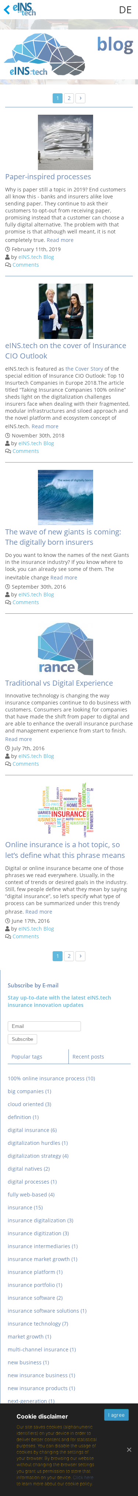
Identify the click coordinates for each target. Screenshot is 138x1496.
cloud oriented (29, 1104)
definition (23, 1117)
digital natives (29, 1168)
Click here (83, 1477)
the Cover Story (84, 368)
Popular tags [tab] (26, 1056)
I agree (116, 1415)
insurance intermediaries (43, 1246)
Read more (60, 239)
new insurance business (41, 1375)
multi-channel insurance (42, 1349)
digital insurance (32, 1129)
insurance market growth (42, 1259)
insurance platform (35, 1271)
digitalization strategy (38, 1155)
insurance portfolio (35, 1284)
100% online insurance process (51, 1078)
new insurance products (41, 1388)
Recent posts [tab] (88, 1056)
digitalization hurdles (38, 1142)
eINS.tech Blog (36, 256)
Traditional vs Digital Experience (59, 683)
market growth (29, 1336)
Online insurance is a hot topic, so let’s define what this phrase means (65, 849)
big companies (29, 1091)
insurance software (35, 1297)
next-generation (31, 1401)
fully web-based (31, 1194)
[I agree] (128, 1449)
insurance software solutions (47, 1310)
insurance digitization (38, 1233)
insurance (25, 1207)
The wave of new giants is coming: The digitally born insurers (63, 537)
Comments (26, 264)
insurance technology (38, 1323)
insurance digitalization (40, 1220)
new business (28, 1362)
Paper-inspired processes (48, 176)
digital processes (32, 1181)
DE (125, 9)
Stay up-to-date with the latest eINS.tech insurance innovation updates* (69, 1026)
